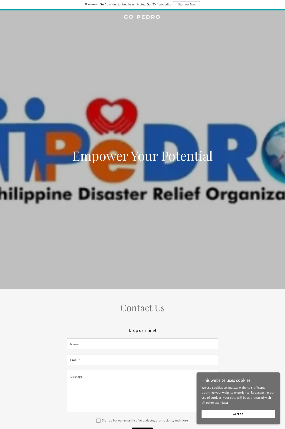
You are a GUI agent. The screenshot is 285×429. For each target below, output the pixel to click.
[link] (142, 17)
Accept (238, 414)
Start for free (186, 4)
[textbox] (142, 343)
